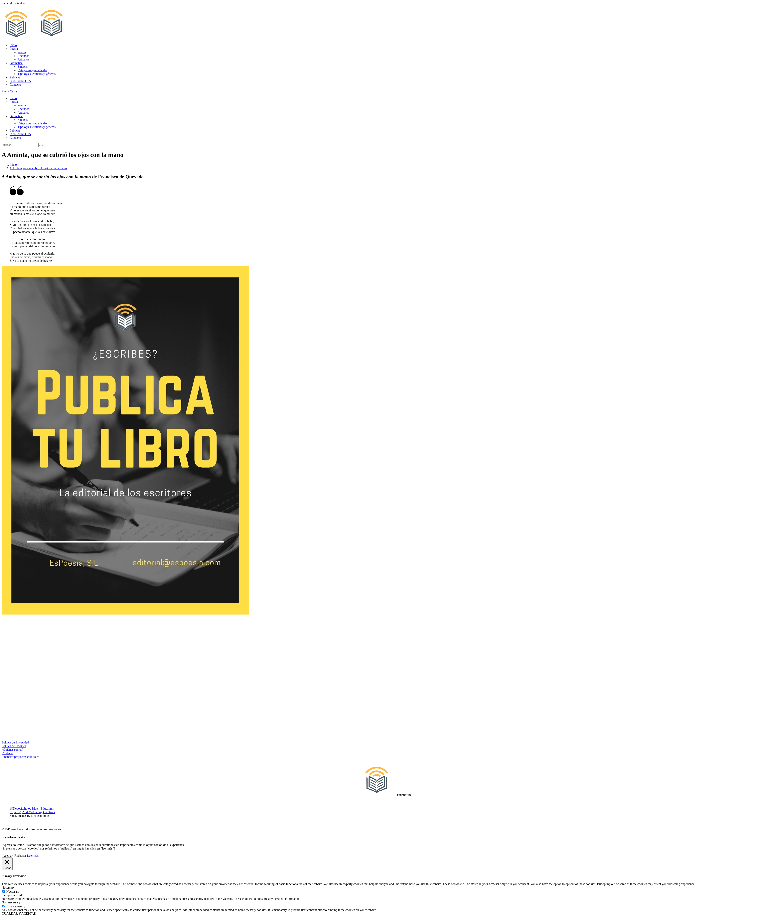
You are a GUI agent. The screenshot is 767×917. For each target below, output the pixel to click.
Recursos (23, 109)
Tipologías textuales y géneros (37, 127)
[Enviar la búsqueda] (41, 145)
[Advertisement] (383, 651)
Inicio (13, 98)
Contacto (15, 137)
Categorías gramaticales (32, 123)
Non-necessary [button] (11, 902)
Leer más (33, 855)
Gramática (16, 116)
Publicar (15, 130)
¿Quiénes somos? (13, 749)
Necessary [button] (8, 887)
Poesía (14, 101)
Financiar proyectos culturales (20, 756)
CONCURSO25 (20, 134)
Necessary (12, 891)
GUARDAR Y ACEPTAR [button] (19, 913)
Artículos (23, 112)
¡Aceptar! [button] (8, 855)
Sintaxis (23, 119)
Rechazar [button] (20, 855)
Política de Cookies (14, 746)
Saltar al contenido (13, 3)
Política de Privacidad (15, 742)
